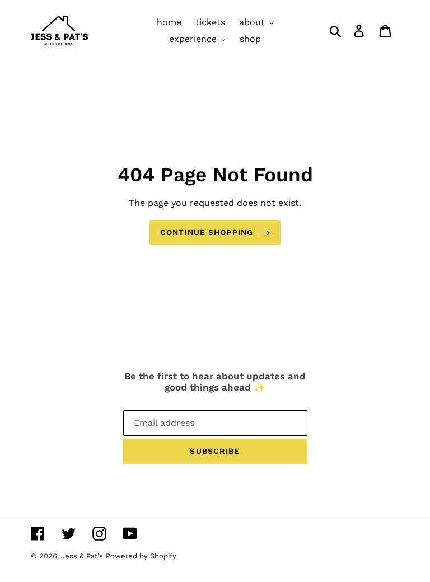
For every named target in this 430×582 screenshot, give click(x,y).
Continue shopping (206, 232)
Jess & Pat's (82, 556)
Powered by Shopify (141, 556)
